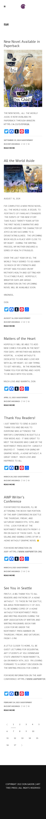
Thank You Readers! (19, 418)
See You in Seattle (18, 588)
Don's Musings (13, 144)
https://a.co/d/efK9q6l (17, 124)
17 (15, 745)
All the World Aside (19, 161)
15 (37, 738)
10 (33, 731)
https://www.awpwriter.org (26, 551)
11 (8, 738)
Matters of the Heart (20, 339)
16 (8, 745)
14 (30, 738)
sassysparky (27, 140)
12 (15, 738)
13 (22, 738)
